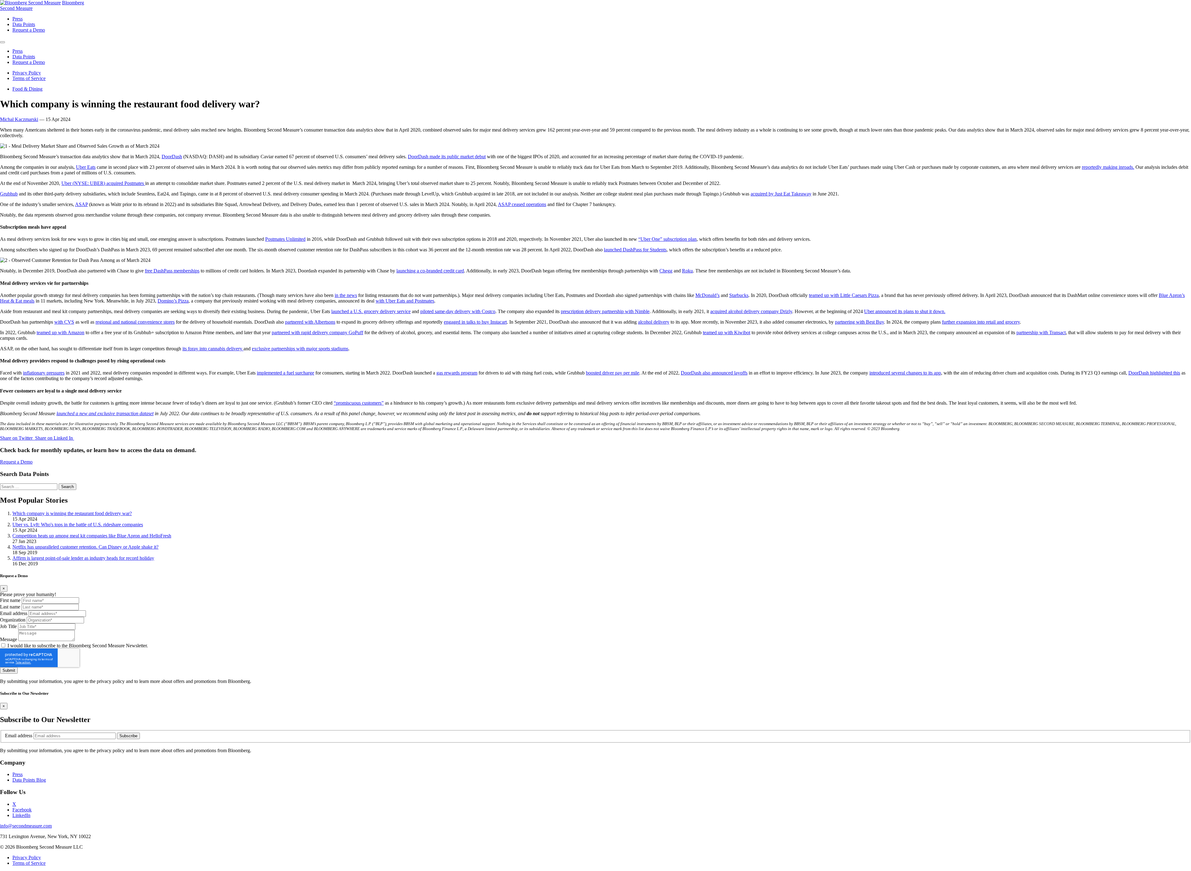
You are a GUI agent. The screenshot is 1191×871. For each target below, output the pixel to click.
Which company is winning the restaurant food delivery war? (72, 513)
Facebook (22, 809)
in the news (346, 295)
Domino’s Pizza (173, 300)
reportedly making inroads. (1108, 167)
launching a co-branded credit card (430, 270)
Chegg (665, 270)
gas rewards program (456, 372)
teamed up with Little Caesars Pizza (844, 295)
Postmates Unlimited (285, 239)
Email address (13, 613)
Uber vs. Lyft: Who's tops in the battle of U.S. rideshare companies (77, 524)
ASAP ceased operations (522, 204)
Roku (687, 270)
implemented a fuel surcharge (285, 372)
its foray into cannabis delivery (212, 348)
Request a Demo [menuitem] (28, 30)
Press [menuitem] (17, 18)
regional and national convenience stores (135, 322)
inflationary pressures (44, 372)
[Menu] (2, 42)
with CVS (64, 322)
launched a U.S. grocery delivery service (371, 311)
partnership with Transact (1041, 332)
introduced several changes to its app (905, 372)
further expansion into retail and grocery (981, 322)
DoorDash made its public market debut (447, 156)
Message (8, 639)
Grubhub (9, 193)
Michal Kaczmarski (19, 119)
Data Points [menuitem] (23, 24)
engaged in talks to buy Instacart (475, 322)
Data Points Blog (29, 780)
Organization (12, 619)
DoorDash (172, 156)
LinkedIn (21, 815)
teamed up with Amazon (60, 332)
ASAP (81, 204)
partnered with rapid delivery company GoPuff (317, 332)
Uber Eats (86, 167)
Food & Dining (27, 89)
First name (10, 600)
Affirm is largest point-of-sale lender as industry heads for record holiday (83, 558)
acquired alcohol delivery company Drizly (751, 311)
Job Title (8, 626)
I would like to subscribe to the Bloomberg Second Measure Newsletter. (77, 645)
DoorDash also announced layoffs (714, 372)
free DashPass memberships (172, 270)
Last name (10, 606)
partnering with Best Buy (859, 322)
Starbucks (738, 295)
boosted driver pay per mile (612, 372)
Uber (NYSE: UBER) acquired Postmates (103, 183)
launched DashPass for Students (635, 249)
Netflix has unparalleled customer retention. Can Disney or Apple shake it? (85, 547)
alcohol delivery (653, 322)
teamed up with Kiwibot (726, 332)
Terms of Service (29, 78)
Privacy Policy (26, 72)
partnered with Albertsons (310, 322)
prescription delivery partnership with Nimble (605, 311)
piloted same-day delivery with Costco (457, 311)
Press (17, 774)
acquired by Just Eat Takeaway (781, 193)
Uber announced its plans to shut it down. (904, 311)
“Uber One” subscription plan (667, 239)
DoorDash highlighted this (1154, 372)
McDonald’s (707, 295)
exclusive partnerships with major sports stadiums (300, 348)
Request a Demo (16, 462)
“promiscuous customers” (359, 403)
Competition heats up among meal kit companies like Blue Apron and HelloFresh (91, 535)
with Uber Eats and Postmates (405, 300)
